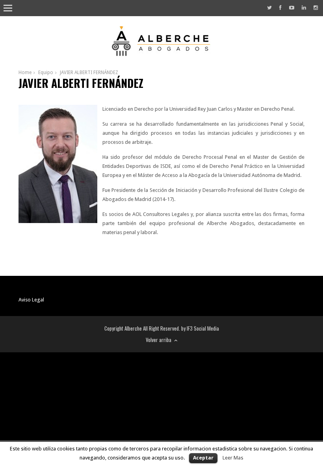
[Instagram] (316, 8)
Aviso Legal (31, 300)
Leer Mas (233, 458)
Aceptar (203, 458)
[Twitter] (269, 8)
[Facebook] (280, 8)
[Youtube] (291, 8)
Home (25, 72)
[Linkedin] (304, 8)
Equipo (45, 72)
